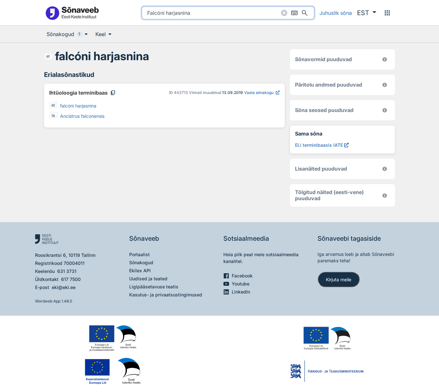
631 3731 (66, 271)
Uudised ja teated (148, 278)
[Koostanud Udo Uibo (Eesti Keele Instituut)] (385, 85)
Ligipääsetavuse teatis (153, 286)
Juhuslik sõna (335, 13)
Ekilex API (140, 270)
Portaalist (139, 254)
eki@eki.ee (64, 287)
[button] (366, 13)
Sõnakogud (141, 262)
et (48, 56)
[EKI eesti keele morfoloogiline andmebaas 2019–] (385, 59)
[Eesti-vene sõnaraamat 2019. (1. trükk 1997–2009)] (385, 196)
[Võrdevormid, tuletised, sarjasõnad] (385, 110)
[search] (228, 12)
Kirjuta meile (338, 279)
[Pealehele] (72, 12)
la (53, 115)
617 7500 (71, 279)
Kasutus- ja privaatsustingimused (165, 294)
